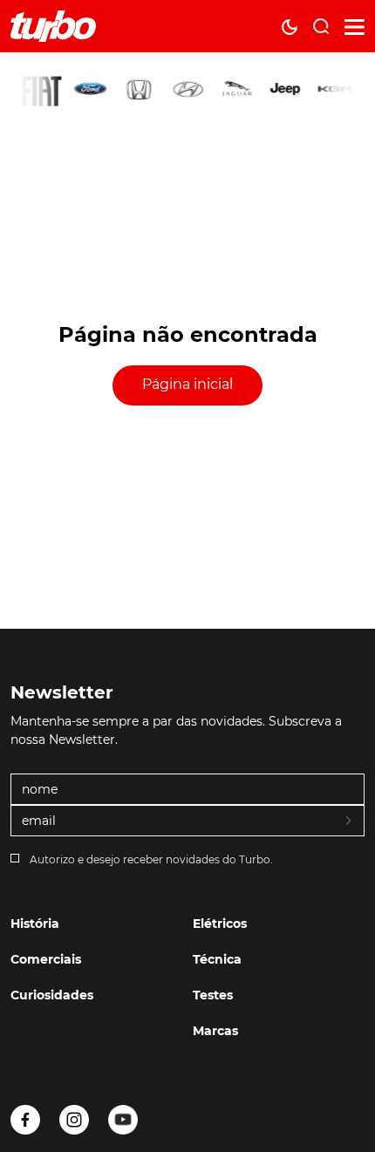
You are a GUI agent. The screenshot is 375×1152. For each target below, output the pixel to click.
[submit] (350, 821)
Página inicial (187, 384)
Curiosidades (51, 995)
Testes (213, 995)
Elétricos (220, 923)
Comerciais (45, 959)
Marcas (215, 1031)
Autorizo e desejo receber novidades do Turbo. (151, 859)
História (34, 923)
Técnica (217, 959)
